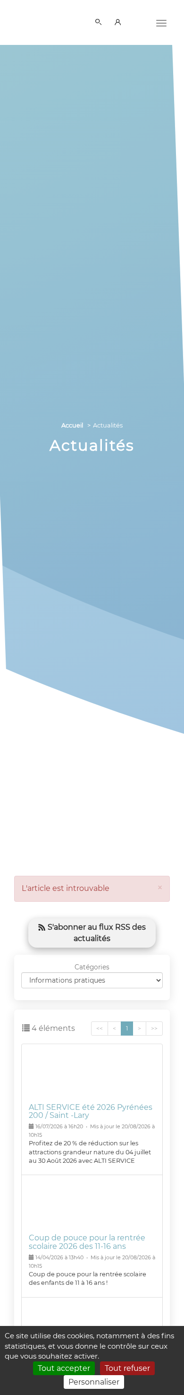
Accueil (72, 425)
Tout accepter (64, 1368)
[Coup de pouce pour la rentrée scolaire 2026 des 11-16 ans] (92, 1206)
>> (154, 1028)
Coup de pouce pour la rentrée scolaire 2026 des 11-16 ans (87, 1242)
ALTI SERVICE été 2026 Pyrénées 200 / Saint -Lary (90, 1111)
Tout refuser (127, 1368)
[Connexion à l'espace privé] (120, 22)
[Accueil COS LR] (35, 20)
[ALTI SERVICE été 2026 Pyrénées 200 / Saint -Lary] (92, 1075)
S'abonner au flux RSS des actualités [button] (96, 933)
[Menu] (161, 22)
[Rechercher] (100, 22)
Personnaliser (93, 1382)
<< (99, 1028)
